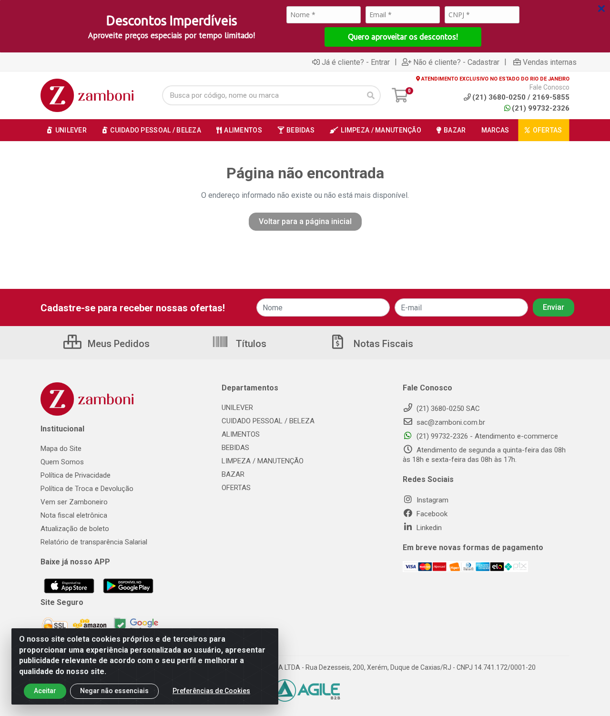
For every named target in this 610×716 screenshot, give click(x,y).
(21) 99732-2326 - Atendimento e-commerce (486, 436)
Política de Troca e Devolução (87, 488)
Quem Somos (62, 462)
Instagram (431, 500)
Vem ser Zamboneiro (74, 502)
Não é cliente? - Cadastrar (456, 62)
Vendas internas (550, 62)
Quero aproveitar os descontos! (403, 36)
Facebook (431, 514)
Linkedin (428, 527)
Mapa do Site (61, 448)
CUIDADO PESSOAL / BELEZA (268, 421)
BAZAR (233, 474)
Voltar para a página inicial (305, 221)
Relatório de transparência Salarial (94, 542)
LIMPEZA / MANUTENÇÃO (263, 461)
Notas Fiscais (382, 343)
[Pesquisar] (371, 95)
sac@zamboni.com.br (450, 422)
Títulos (250, 343)
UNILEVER (237, 407)
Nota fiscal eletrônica (74, 515)
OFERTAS (236, 487)
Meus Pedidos (117, 343)
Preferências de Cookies (211, 691)
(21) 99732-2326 (540, 108)
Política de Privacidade (76, 475)
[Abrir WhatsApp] (586, 691)
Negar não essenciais (114, 691)
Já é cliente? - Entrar (356, 62)
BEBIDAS (235, 447)
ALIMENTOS (241, 434)
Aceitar (45, 691)
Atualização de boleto (75, 528)
